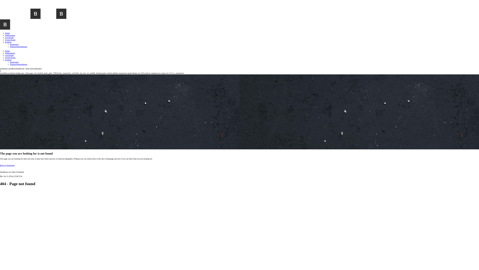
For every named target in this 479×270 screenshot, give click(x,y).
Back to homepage (7, 165)
